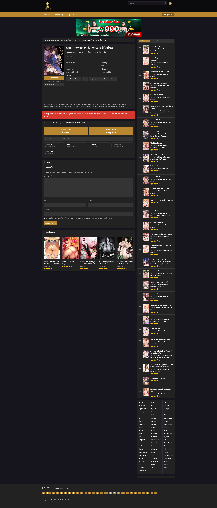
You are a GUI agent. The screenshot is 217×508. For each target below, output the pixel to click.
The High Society (156, 143)
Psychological (156, 440)
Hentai (166, 421)
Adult (69, 79)
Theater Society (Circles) (159, 282)
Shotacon (167, 446)
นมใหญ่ (141, 468)
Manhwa (157, 136)
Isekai (153, 427)
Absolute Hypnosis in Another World (160, 390)
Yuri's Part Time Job (157, 154)
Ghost (141, 421)
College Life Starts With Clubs (160, 305)
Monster (154, 437)
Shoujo (141, 449)
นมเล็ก (166, 464)
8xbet (51, 501)
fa (139, 418)
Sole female (143, 455)
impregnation (95, 79)
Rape (105, 79)
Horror (153, 424)
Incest (141, 427)
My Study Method (156, 95)
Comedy (169, 49)
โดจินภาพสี (142, 471)
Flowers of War (155, 46)
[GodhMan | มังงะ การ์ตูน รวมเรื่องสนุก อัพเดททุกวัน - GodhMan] (47, 11)
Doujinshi (167, 412)
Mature (152, 76)
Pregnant (142, 440)
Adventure (162, 49)
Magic (153, 430)
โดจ (165, 468)
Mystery (166, 437)
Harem (162, 62)
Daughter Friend (156, 328)
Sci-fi (140, 446)
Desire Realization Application (161, 234)
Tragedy (154, 458)
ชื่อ (45, 201)
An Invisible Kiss (156, 120)
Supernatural (166, 215)
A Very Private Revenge (158, 83)
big (152, 405)
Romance (158, 51)
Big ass (77, 79)
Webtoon (142, 461)
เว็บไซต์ (46, 210)
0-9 (48, 493)
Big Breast (162, 355)
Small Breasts (143, 452)
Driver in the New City (158, 259)
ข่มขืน (153, 464)
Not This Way (154, 131)
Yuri (140, 464)
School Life (153, 64)
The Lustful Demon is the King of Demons (161, 107)
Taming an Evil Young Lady (159, 72)
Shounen (154, 449)
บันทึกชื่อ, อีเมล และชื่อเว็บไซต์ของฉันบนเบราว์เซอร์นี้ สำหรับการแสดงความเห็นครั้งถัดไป (79, 218)
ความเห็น (48, 176)
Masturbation (168, 433)
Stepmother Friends (157, 378)
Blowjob (167, 409)
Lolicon (141, 430)
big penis (154, 409)
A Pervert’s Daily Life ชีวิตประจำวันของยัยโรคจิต (161, 352)
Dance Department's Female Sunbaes (160, 59)
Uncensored (168, 458)
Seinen (113, 79)
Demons (154, 412)
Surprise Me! (169, 15)
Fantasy (166, 74)
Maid (165, 430)
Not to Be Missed (156, 211)
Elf (165, 415)
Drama (152, 51)
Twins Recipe (155, 166)
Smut (164, 159)
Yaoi (165, 461)
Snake (166, 452)
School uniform (169, 443)
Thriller (141, 458)
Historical (142, 424)
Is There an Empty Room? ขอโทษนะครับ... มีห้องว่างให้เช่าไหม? (161, 366)
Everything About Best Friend (160, 339)
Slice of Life (165, 321)
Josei (165, 427)
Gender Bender (169, 418)
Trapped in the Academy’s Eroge (161, 200)
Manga (141, 433)
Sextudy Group (155, 294)
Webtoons (154, 461)
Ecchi (85, 79)
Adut (165, 402)
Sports (153, 455)
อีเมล (90, 201)
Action (158, 111)
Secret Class (154, 317)
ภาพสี (153, 468)
